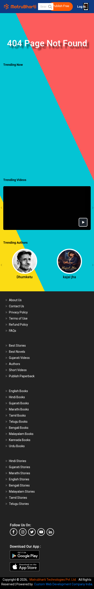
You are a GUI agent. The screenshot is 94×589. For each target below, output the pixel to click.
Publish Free (60, 6)
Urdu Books (17, 446)
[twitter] (32, 532)
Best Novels (17, 351)
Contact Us (16, 306)
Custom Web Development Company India (63, 584)
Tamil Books (17, 415)
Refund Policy (18, 324)
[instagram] (22, 532)
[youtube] (41, 532)
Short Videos (18, 370)
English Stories (19, 479)
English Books (18, 391)
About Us (15, 300)
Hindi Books (17, 397)
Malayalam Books (21, 434)
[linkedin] (50, 532)
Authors (14, 364)
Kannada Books (19, 440)
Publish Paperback (22, 376)
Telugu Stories (19, 504)
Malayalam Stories (22, 491)
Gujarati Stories (19, 467)
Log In (81, 6)
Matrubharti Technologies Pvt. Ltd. (54, 579)
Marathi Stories (19, 473)
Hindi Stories (17, 461)
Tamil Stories (18, 497)
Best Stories (17, 345)
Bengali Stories (19, 485)
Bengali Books (18, 427)
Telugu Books (18, 421)
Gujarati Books (19, 403)
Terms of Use (18, 318)
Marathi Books (19, 409)
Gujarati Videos (19, 358)
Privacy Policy (18, 312)
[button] (49, 6)
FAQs (12, 330)
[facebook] (13, 532)
